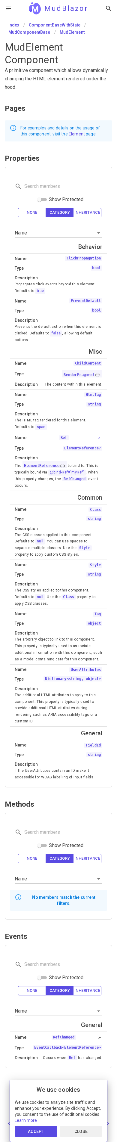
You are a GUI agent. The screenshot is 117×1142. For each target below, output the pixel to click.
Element (77, 134)
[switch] (39, 199)
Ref (72, 1058)
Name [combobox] (21, 233)
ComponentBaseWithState (54, 25)
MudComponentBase (29, 32)
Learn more (26, 1120)
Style (84, 548)
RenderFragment (79, 375)
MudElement (72, 32)
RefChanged (75, 479)
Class (68, 597)
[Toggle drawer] (8, 8)
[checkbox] (32, 212)
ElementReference (41, 466)
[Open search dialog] (108, 8)
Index (14, 25)
